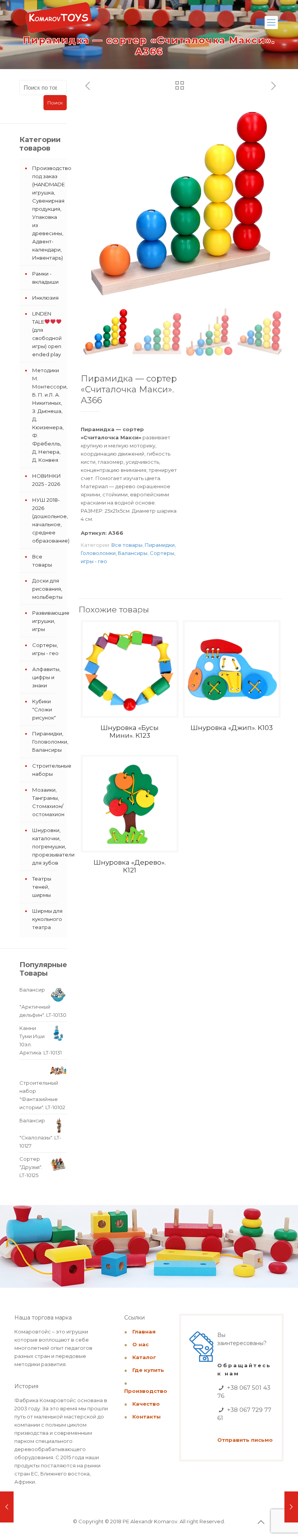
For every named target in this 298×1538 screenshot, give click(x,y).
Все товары (126, 545)
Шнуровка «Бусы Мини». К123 (129, 731)
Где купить (148, 1370)
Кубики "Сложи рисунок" (44, 709)
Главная (144, 1331)
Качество (146, 1404)
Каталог (144, 1357)
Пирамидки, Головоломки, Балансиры (47, 741)
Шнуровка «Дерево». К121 (130, 866)
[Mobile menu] (271, 22)
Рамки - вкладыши (45, 277)
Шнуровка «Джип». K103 (232, 728)
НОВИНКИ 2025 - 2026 (46, 480)
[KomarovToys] (58, 21)
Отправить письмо (245, 1440)
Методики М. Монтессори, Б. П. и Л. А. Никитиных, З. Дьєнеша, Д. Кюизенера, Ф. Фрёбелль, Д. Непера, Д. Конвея (47, 415)
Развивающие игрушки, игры (47, 621)
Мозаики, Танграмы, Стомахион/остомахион (47, 802)
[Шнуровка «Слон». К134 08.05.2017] (291, 1506)
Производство (145, 1391)
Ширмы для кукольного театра (47, 919)
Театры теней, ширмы (41, 887)
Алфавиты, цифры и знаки (46, 677)
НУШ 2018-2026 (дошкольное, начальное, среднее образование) (47, 520)
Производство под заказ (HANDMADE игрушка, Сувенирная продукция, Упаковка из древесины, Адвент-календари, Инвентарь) (47, 213)
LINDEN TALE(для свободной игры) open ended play (47, 333)
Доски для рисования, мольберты (47, 588)
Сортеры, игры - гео (45, 649)
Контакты (146, 1416)
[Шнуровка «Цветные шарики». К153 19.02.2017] (7, 1506)
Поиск (55, 103)
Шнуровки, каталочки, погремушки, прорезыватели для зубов (47, 846)
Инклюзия (45, 298)
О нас (140, 1344)
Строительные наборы (47, 770)
